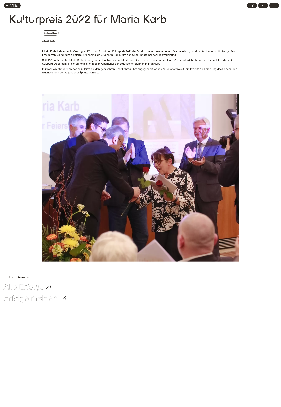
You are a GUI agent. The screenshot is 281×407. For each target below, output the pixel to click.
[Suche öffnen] (263, 5)
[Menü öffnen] (274, 5)
